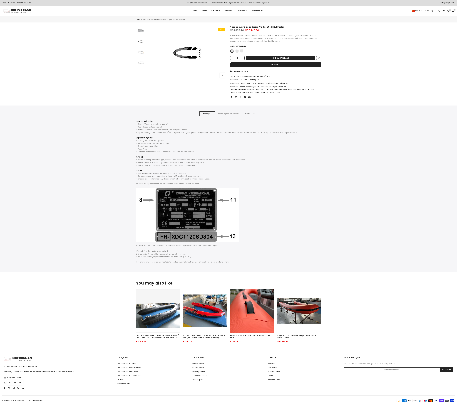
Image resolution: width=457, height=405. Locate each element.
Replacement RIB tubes (126, 364)
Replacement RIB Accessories (129, 376)
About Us (271, 364)
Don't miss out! (15, 382)
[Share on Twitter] (236, 97)
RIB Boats (120, 380)
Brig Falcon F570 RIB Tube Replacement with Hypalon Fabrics (296, 336)
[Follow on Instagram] (14, 388)
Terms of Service (199, 376)
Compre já (276, 65)
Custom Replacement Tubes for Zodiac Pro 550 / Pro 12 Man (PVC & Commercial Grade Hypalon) (157, 336)
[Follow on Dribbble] (18, 388)
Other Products (123, 384)
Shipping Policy (198, 372)
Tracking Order (274, 380)
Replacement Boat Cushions (129, 368)
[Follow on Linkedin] (23, 388)
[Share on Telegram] (245, 97)
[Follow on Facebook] (5, 388)
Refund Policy (198, 368)
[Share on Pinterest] (240, 97)
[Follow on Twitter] (9, 388)
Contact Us (272, 368)
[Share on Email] (249, 97)
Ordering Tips (198, 380)
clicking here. (198, 162)
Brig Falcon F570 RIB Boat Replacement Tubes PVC (250, 336)
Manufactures (274, 372)
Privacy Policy (198, 364)
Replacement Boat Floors (127, 372)
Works (270, 376)
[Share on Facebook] (231, 97)
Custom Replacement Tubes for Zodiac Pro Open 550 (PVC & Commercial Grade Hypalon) (204, 336)
